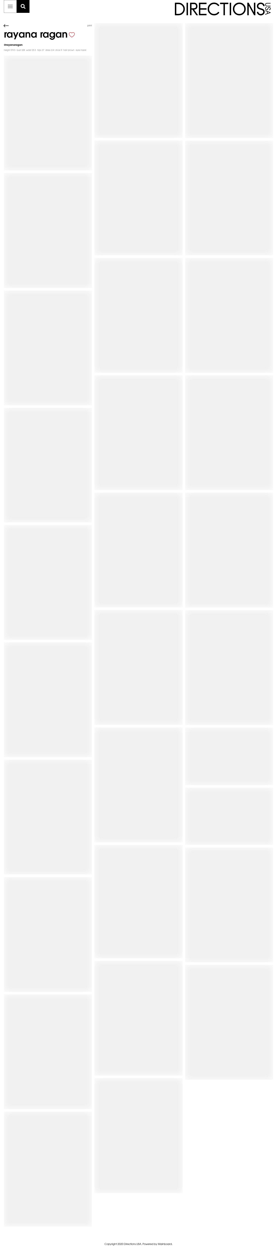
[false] (72, 35)
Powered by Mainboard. (157, 1244)
